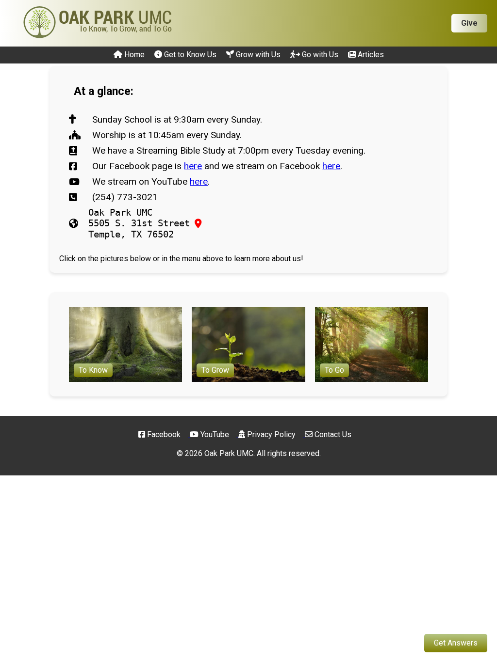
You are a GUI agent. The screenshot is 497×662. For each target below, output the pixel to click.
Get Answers (456, 642)
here (193, 166)
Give (469, 23)
